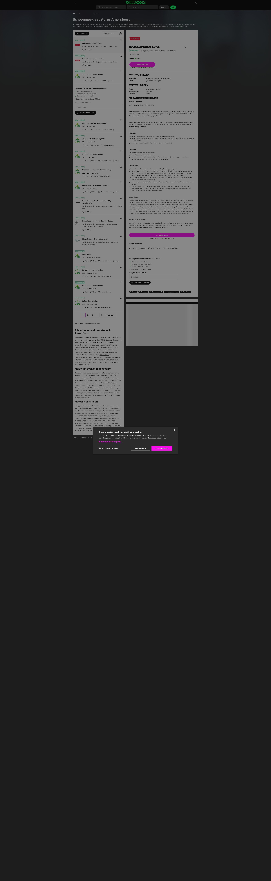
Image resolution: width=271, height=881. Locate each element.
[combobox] (174, 430)
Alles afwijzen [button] (140, 448)
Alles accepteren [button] (162, 448)
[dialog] (135, 440)
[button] (135, 442)
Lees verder (162, 438)
